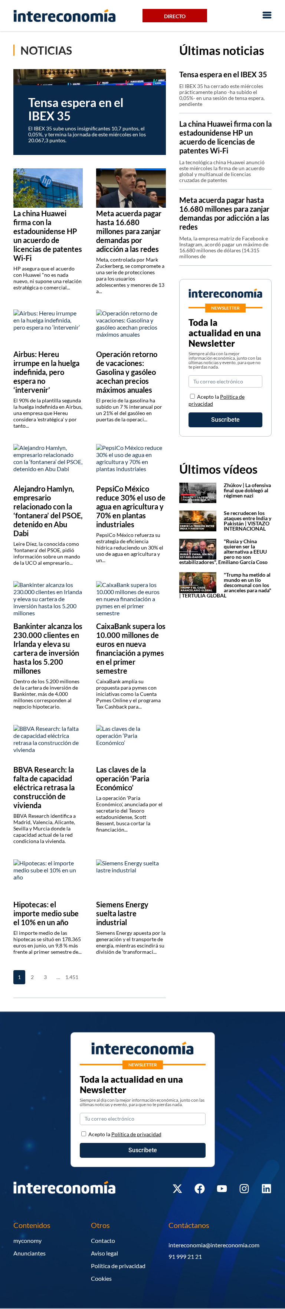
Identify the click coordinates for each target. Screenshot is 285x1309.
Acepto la (124, 1134)
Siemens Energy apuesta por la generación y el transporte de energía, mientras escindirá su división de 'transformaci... (131, 942)
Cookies (101, 1278)
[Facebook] (199, 1188)
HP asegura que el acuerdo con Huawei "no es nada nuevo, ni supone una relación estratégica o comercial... (47, 278)
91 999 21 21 (185, 1256)
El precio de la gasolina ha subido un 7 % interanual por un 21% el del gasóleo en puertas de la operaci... (129, 409)
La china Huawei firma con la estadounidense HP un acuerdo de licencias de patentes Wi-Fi (225, 137)
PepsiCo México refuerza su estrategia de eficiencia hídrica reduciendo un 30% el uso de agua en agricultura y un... (129, 547)
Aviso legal (104, 1253)
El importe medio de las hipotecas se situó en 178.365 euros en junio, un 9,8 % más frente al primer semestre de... (47, 942)
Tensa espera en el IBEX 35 (223, 74)
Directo (175, 16)
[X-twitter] (177, 1188)
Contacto (103, 1240)
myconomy (27, 1240)
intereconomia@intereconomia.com (213, 1244)
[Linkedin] (266, 1188)
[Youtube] (222, 1188)
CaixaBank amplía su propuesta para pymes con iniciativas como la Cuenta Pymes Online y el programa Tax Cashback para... (128, 694)
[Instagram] (244, 1188)
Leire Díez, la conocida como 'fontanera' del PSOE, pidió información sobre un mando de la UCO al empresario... (46, 553)
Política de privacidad (118, 1265)
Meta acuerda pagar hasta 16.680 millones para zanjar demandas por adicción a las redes (224, 213)
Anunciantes (29, 1253)
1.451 (71, 977)
